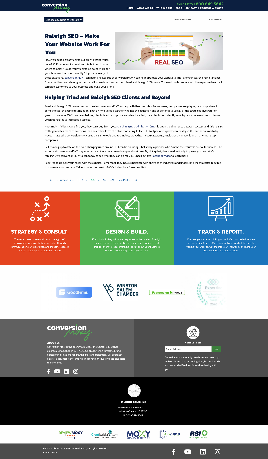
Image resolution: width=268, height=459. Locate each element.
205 (93, 180)
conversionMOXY (75, 78)
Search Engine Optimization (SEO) (136, 126)
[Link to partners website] (71, 434)
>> (136, 180)
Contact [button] (191, 8)
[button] (130, 8)
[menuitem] (130, 8)
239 (112, 180)
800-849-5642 (134, 415)
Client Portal (185, 4)
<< (50, 180)
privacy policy (50, 452)
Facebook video (161, 156)
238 (105, 180)
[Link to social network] (48, 371)
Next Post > (124, 180)
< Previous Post (65, 180)
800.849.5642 (209, 4)
